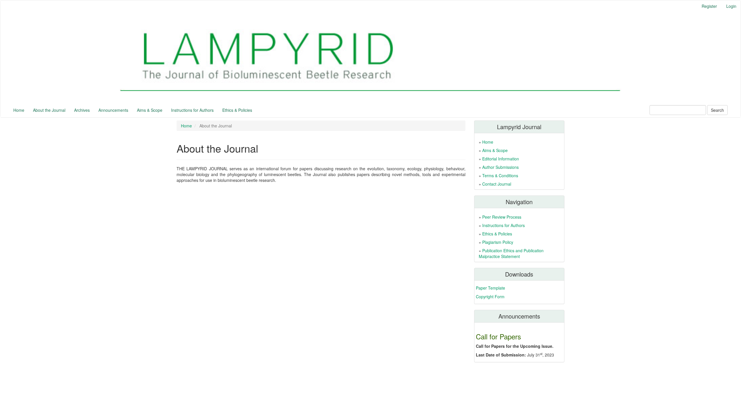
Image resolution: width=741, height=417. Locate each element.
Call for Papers (498, 336)
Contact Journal (496, 184)
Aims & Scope (149, 110)
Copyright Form (490, 296)
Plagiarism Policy (497, 242)
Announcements (113, 110)
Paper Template (490, 288)
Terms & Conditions (500, 175)
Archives (82, 110)
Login (731, 6)
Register (709, 6)
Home (18, 110)
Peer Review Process (501, 217)
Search (717, 110)
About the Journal (49, 110)
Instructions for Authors (192, 110)
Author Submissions (500, 167)
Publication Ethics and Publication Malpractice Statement (511, 253)
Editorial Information (500, 159)
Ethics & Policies (237, 110)
